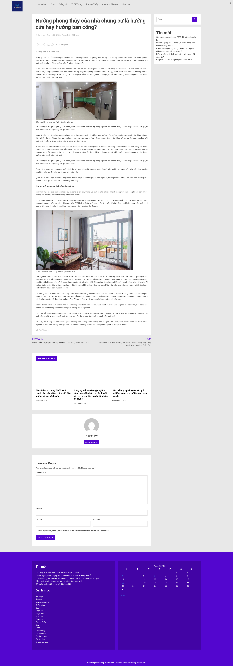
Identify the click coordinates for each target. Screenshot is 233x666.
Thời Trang (76, 4)
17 (123, 582)
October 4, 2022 (43, 401)
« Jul (123, 595)
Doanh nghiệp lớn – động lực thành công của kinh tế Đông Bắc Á (63, 575)
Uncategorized (42, 642)
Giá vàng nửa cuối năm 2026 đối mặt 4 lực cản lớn (57, 573)
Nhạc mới (40, 613)
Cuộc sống (40, 605)
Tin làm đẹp (41, 633)
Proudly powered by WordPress (101, 662)
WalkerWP (141, 662)
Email (39, 520)
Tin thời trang (41, 636)
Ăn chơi (39, 599)
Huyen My (41, 35)
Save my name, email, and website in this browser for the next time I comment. (74, 531)
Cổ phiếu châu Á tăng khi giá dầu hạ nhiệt (174, 60)
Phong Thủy (92, 4)
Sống (61, 4)
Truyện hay (40, 639)
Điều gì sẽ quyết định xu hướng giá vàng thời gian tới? (59, 581)
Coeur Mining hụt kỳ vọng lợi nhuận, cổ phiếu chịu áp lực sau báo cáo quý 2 (68, 578)
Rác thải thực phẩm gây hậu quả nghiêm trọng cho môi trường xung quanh (130, 393)
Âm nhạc (42, 4)
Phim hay (40, 619)
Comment (41, 472)
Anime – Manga (110, 4)
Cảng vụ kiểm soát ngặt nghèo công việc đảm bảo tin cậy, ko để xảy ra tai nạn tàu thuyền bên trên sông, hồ (91, 394)
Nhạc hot (39, 611)
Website (96, 520)
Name (39, 509)
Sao (53, 4)
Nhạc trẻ (126, 4)
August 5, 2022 (54, 35)
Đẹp (37, 608)
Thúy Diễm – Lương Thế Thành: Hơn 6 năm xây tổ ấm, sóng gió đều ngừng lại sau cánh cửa (53, 393)
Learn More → (91, 442)
